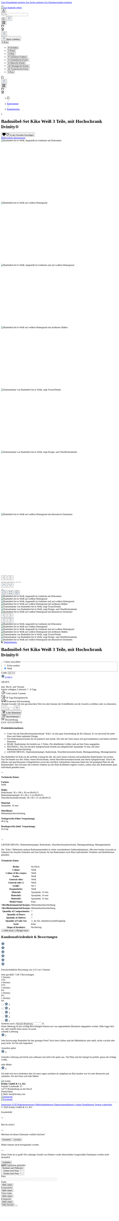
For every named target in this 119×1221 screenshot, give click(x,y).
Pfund (11, 51)
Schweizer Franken (17, 57)
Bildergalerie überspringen (13, 138)
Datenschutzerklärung (64, 1104)
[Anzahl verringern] (4, 707)
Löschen (17, 1140)
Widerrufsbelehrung (44, 1104)
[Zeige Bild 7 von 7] (20, 582)
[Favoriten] (2, 26)
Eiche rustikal (13, 665)
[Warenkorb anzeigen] (2, 93)
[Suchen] (3, 19)
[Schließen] (2, 589)
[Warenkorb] (2, 30)
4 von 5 (8, 677)
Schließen (6, 1162)
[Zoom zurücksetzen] (10, 592)
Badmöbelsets (10, 642)
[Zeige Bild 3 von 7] (8, 582)
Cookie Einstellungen (84, 1104)
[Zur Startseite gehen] (11, 7)
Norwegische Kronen (18, 66)
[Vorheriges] (4, 577)
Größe (4, 673)
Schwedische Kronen (18, 60)
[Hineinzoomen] (17, 592)
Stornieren (6, 1140)
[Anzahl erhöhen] (17, 707)
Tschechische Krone (18, 69)
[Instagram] (6, 1097)
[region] (59, 390)
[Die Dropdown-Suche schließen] (9, 18)
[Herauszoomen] (4, 592)
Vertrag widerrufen (103, 1104)
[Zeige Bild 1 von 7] (2, 582)
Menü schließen (13, 39)
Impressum (6, 1104)
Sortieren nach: (8, 1023)
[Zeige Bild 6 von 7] (17, 582)
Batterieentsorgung (26, 1104)
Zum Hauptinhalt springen (13, 2)
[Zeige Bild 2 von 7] (5, 582)
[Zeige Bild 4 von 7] (11, 582)
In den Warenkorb (13, 713)
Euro (11, 72)
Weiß (9, 668)
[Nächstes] (10, 577)
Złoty (11, 54)
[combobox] (14, 14)
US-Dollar (13, 48)
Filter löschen (8, 1205)
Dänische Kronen (16, 63)
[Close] (2, 1117)
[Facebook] (6, 1099)
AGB (14, 1104)
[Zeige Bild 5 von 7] (14, 582)
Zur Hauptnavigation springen (58, 2)
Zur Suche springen (35, 2)
